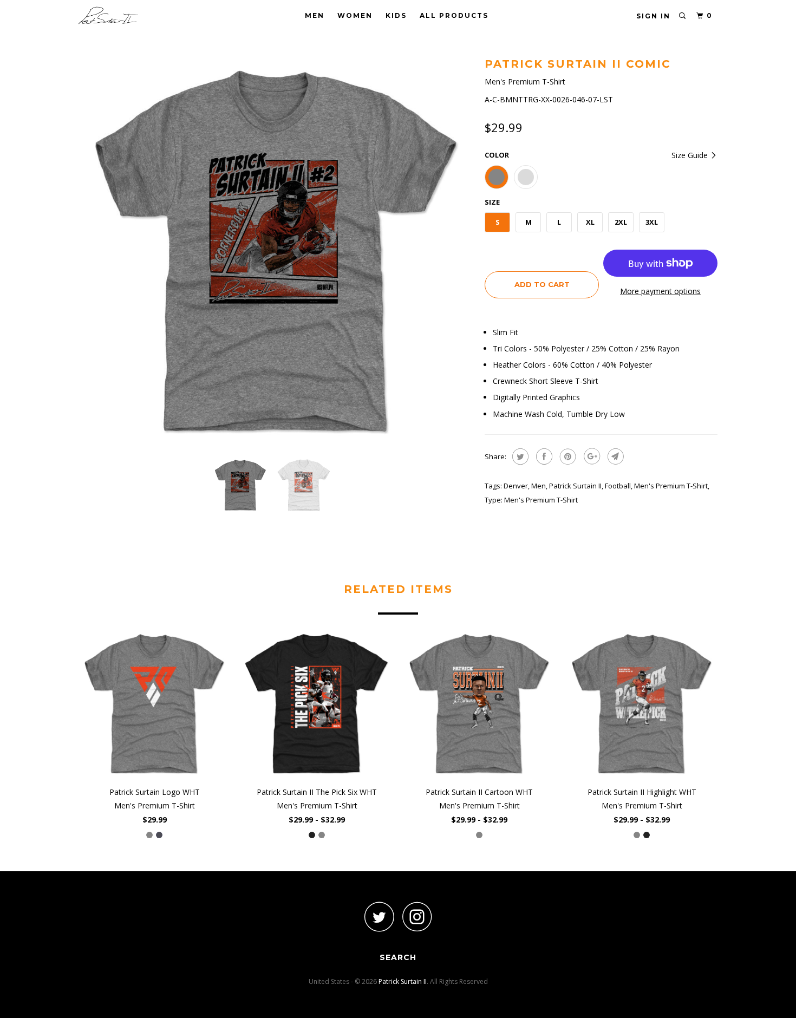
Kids (396, 15)
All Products (454, 15)
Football (618, 486)
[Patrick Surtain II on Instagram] (417, 916)
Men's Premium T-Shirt (671, 486)
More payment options (660, 291)
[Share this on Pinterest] (566, 456)
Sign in (653, 16)
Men (314, 15)
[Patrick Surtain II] (134, 15)
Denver (516, 486)
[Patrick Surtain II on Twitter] (379, 916)
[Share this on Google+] (590, 456)
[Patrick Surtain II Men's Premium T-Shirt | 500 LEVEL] (276, 251)
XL (590, 222)
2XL (621, 222)
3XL (651, 222)
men (538, 486)
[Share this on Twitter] (519, 456)
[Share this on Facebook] (542, 456)
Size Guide (690, 155)
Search (398, 957)
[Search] (682, 16)
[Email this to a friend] (614, 456)
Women (355, 15)
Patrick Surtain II (575, 486)
